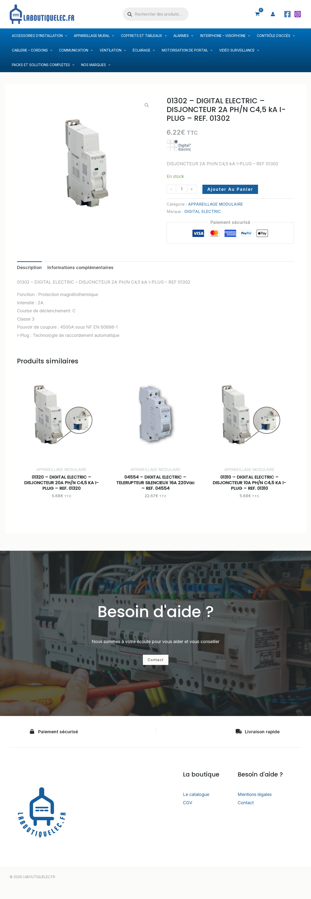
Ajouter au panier (230, 189)
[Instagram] (297, 14)
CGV (187, 802)
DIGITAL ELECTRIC (202, 211)
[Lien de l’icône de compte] (273, 14)
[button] (146, 105)
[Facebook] (287, 14)
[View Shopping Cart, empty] (257, 14)
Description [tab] (29, 267)
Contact (246, 802)
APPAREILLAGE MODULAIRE (215, 204)
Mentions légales (255, 794)
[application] (65, 35)
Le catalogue (196, 794)
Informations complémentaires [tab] (80, 267)
